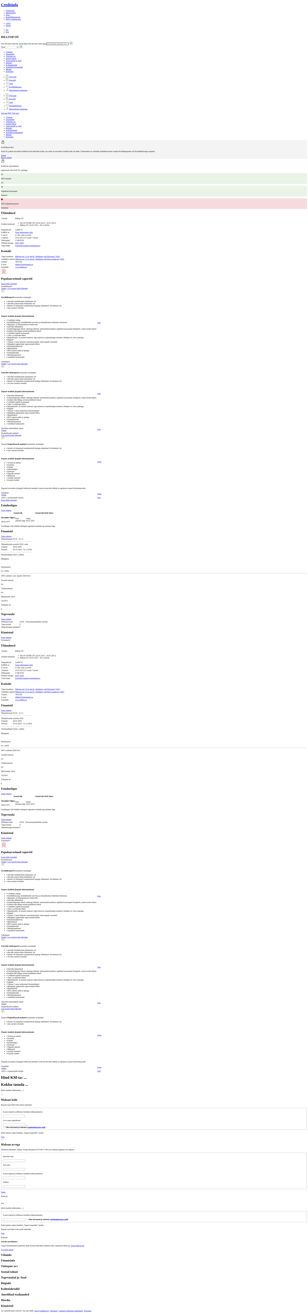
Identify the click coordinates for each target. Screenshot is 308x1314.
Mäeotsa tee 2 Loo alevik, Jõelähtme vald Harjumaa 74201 (37, 256)
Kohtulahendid (11, 65)
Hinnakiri (53, 1311)
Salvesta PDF (6, 113)
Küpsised (87, 1311)
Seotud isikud (11, 59)
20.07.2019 (19, 243)
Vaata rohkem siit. (77, 1246)
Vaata (99, 462)
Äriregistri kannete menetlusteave (27, 246)
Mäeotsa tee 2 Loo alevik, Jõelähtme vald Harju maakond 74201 (39, 259)
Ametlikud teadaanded (14, 67)
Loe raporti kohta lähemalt (18, 288)
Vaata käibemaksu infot (24, 232)
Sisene (8, 26)
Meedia (8, 69)
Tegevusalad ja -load (13, 61)
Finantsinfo (10, 54)
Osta (99, 323)
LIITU (8, 23)
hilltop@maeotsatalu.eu (24, 264)
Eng (7, 32)
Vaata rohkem (6, 510)
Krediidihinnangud (13, 17)
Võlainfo (9, 52)
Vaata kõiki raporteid (9, 284)
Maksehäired (11, 13)
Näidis (3, 288)
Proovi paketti (6, 158)
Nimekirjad (10, 11)
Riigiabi (9, 63)
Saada (3, 1192)
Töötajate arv (11, 56)
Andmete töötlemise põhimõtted (71, 1311)
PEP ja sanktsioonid (13, 19)
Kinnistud (9, 72)
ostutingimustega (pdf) (36, 1127)
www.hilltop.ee (21, 267)
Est (7, 30)
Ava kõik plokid (7, 1250)
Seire (8, 15)
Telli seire (15, 113)
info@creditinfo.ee (42, 1311)
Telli (99, 498)
